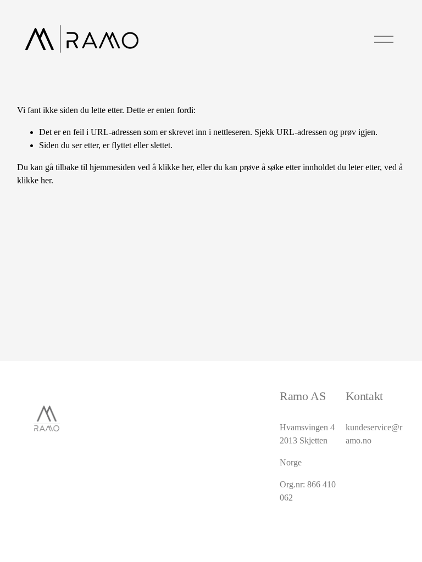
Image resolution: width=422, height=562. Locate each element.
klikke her (175, 167)
